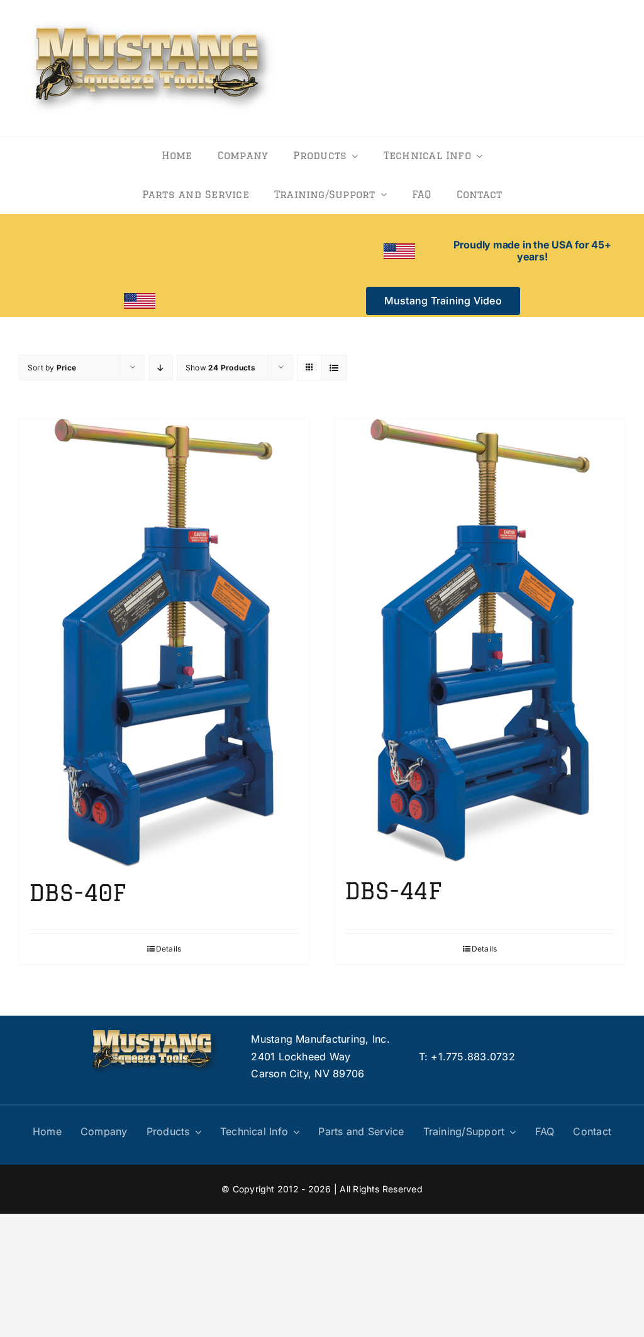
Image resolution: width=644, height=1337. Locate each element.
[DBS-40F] (164, 643)
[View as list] (334, 367)
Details (169, 948)
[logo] (151, 17)
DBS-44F (393, 891)
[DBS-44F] (480, 642)
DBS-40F (77, 893)
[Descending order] (160, 367)
